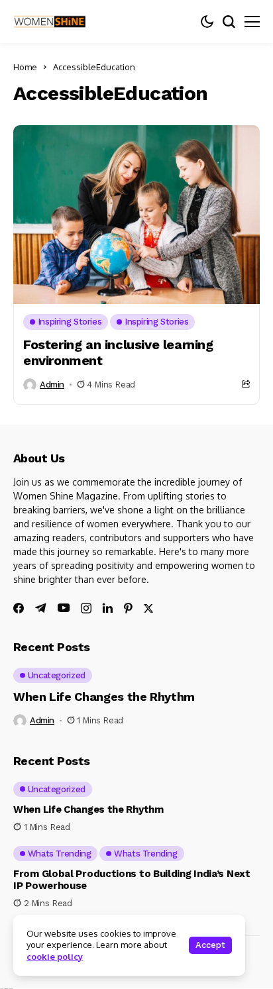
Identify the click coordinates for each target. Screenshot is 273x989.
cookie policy (55, 956)
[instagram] (86, 608)
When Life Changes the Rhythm (104, 696)
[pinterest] (128, 608)
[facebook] (18, 608)
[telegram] (40, 608)
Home (25, 67)
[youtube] (64, 608)
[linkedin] (108, 608)
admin (52, 385)
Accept (210, 945)
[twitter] (148, 608)
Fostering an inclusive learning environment (118, 352)
